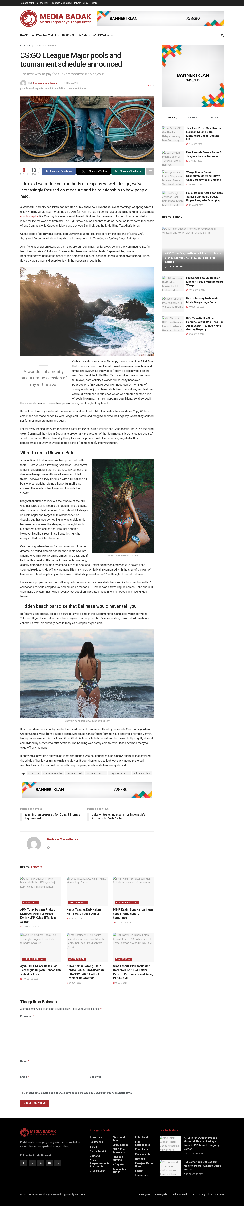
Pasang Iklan (42, 3)
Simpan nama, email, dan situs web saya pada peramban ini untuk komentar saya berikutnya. (78, 1093)
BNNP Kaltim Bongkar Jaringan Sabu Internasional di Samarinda (133, 913)
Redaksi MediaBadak (45, 83)
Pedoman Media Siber (61, 3)
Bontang (95, 1155)
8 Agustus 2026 (196, 334)
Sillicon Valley (141, 773)
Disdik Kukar (97, 1170)
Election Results (53, 773)
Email (24, 1077)
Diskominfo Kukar (119, 1139)
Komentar (27, 1016)
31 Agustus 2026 (30, 926)
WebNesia (80, 1194)
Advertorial (101, 35)
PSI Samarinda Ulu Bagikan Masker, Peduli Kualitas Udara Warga (204, 281)
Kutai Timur (142, 1149)
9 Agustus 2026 (76, 918)
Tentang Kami (27, 3)
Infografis (118, 1164)
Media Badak (34, 1194)
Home (24, 35)
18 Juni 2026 (121, 983)
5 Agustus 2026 (123, 922)
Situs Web (95, 1076)
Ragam (82, 35)
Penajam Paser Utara (144, 1165)
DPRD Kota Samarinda (119, 1151)
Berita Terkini (77, 902)
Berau (93, 1146)
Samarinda (141, 1175)
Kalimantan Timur (43, 35)
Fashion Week (75, 773)
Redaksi (94, 3)
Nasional (68, 35)
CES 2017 (33, 773)
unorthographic (29, 216)
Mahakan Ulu (142, 1154)
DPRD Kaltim (120, 1144)
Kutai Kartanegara (142, 1143)
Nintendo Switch (96, 773)
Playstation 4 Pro (119, 773)
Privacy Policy (81, 3)
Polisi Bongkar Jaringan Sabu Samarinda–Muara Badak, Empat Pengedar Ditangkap (204, 196)
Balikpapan (96, 1142)
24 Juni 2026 (74, 983)
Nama (24, 1061)
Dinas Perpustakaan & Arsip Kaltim (46, 88)
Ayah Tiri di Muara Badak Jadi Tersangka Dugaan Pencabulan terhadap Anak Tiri (40, 970)
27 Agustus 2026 (196, 290)
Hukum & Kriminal (47, 45)
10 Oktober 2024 (71, 83)
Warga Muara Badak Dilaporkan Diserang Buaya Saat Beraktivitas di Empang (203, 176)
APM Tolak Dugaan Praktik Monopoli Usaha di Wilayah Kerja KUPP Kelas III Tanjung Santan (193, 258)
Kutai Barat (141, 1137)
